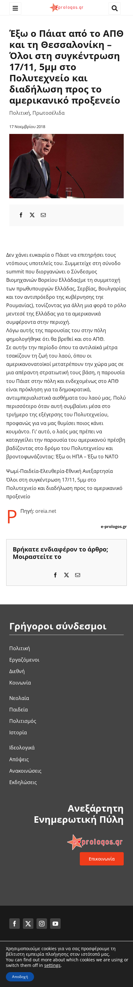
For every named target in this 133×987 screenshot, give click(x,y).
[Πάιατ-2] (66, 136)
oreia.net (45, 511)
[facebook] (14, 923)
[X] (32, 215)
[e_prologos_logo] (66, 4)
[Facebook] (21, 215)
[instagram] (41, 923)
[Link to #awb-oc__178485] (115, 8)
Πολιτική (19, 112)
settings (52, 965)
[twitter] (28, 923)
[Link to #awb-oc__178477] (15, 8)
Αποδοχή (20, 976)
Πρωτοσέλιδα (48, 112)
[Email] (43, 215)
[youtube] (55, 923)
